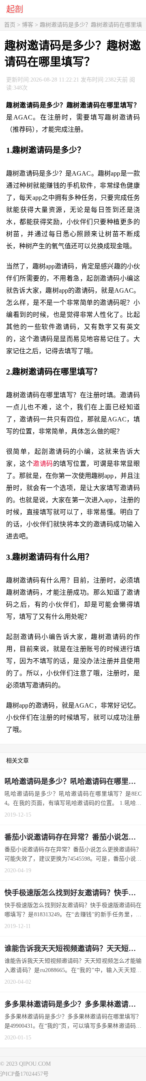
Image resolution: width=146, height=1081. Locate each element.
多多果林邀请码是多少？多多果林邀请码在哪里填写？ (75, 1004)
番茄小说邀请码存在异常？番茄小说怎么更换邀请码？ (75, 837)
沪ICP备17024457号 (24, 1074)
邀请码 (43, 463)
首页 (9, 25)
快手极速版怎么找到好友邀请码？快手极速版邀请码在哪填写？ (75, 893)
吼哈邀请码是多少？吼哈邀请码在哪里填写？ (75, 781)
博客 (27, 25)
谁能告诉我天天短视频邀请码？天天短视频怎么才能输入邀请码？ (75, 949)
